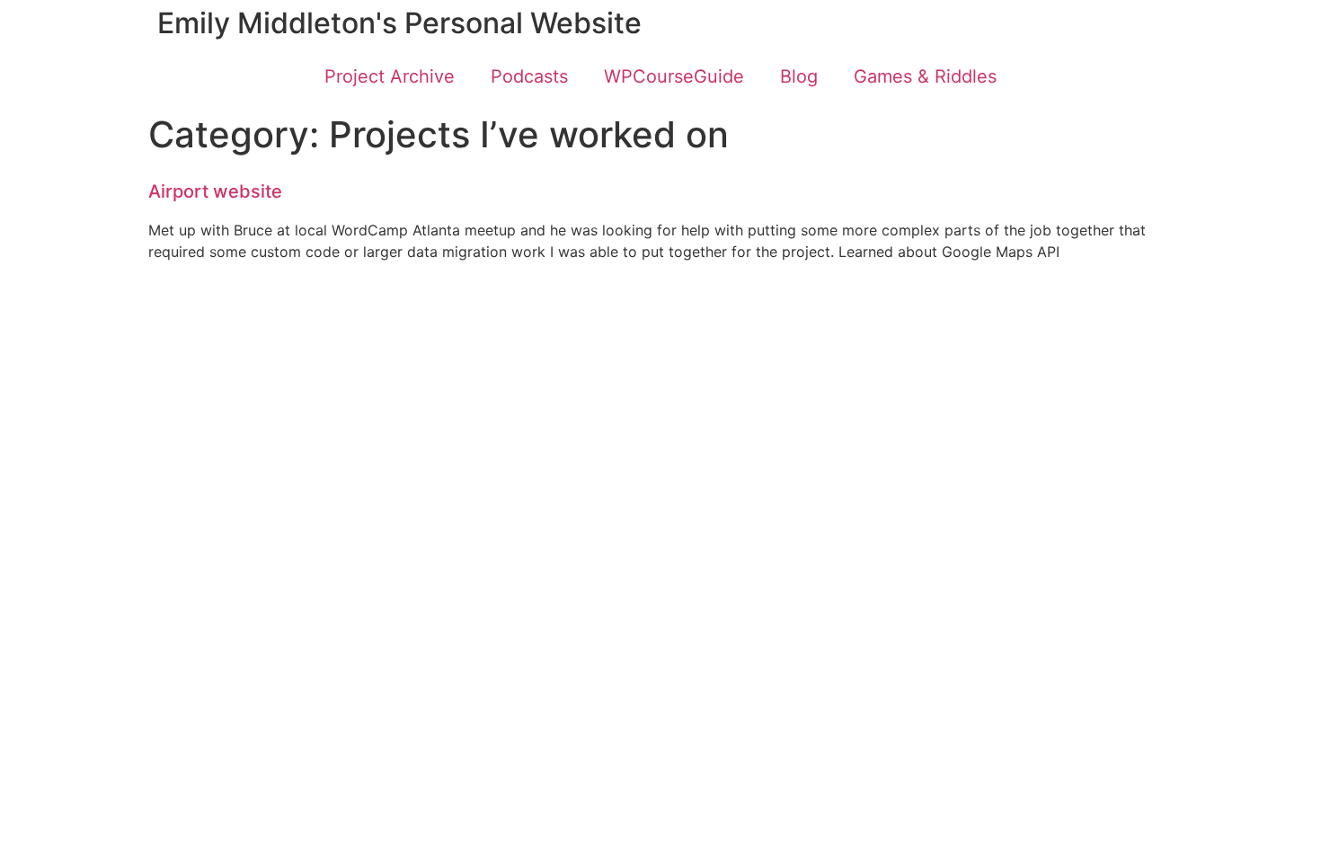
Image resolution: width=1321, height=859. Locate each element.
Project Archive (389, 76)
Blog (799, 76)
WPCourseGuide (674, 76)
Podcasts (529, 76)
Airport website (215, 191)
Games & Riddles (925, 76)
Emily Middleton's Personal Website (399, 22)
